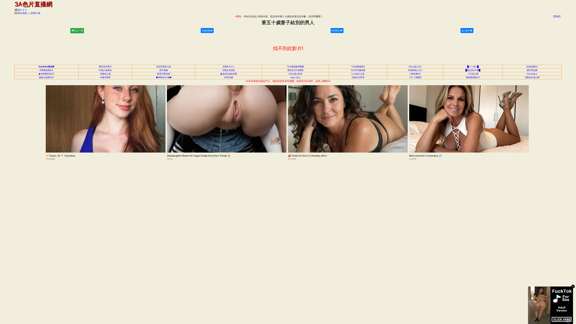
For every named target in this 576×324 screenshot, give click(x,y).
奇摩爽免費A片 (46, 70)
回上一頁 (78, 30)
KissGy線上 (532, 73)
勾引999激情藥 (358, 70)
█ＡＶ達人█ (473, 66)
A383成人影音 (295, 73)
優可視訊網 (532, 70)
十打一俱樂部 (415, 77)
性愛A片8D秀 (358, 77)
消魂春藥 (206, 30)
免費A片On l (228, 66)
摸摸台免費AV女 (46, 77)
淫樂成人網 (105, 73)
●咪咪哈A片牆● (164, 77)
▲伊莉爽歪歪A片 (46, 73)
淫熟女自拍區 (228, 70)
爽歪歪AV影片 (105, 66)
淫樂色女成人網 (532, 77)
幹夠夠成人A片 (415, 70)
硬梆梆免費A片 (473, 77)
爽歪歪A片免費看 (295, 70)
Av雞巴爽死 (105, 77)
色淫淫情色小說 (163, 66)
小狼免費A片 (415, 73)
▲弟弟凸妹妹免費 (228, 73)
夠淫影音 (336, 30)
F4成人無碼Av (105, 70)
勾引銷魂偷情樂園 (295, 66)
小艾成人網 (473, 73)
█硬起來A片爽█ (472, 70)
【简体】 (557, 16)
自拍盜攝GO (532, 66)
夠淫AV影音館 (163, 73)
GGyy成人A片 (415, 66)
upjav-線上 (295, 77)
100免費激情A (358, 66)
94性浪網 (228, 77)
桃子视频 (163, 70)
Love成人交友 (358, 73)
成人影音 (465, 30)
